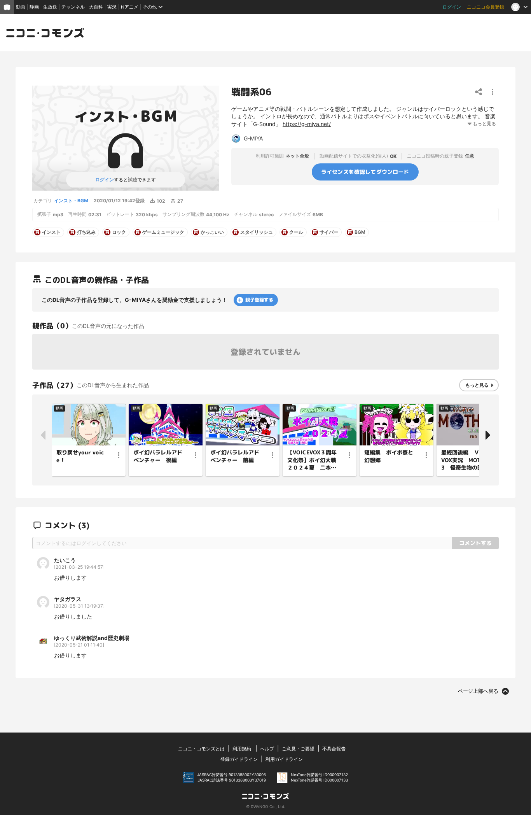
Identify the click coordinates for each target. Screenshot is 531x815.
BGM (360, 232)
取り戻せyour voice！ (80, 456)
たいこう (65, 560)
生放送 (50, 7)
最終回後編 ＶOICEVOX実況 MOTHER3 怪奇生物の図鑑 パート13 (467, 460)
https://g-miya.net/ (307, 124)
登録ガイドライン (239, 759)
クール (296, 232)
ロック (119, 232)
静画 (34, 7)
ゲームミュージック (163, 232)
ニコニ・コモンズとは (201, 749)
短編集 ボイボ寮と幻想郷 (388, 456)
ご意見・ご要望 (298, 749)
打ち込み (86, 232)
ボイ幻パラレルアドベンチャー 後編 (157, 456)
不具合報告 (334, 749)
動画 (20, 7)
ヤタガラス (67, 599)
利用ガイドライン (284, 759)
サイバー (329, 232)
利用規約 (241, 749)
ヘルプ (267, 749)
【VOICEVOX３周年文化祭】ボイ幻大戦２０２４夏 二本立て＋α (312, 460)
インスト (51, 232)
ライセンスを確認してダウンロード (365, 171)
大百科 (96, 7)
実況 (112, 7)
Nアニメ (129, 7)
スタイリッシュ (256, 232)
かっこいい (212, 232)
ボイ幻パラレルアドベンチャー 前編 (234, 456)
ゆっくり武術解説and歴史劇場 (91, 637)
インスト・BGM (71, 200)
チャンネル (73, 7)
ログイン (451, 7)
